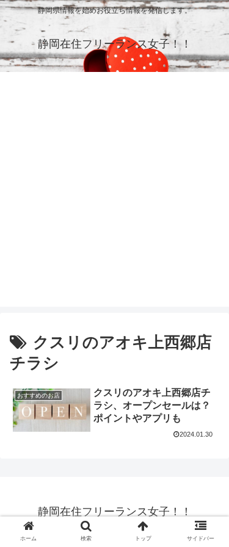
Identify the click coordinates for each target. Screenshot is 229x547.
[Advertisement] (114, 192)
